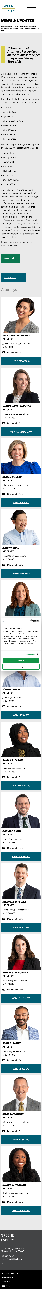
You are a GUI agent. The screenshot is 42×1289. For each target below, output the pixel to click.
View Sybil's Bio (21, 502)
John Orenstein (10, 129)
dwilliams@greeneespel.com (15, 1193)
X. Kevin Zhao (9, 184)
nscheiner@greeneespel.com (15, 909)
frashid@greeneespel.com (14, 1051)
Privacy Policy (7, 1277)
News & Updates (12, 26)
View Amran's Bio (21, 785)
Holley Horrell (9, 157)
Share (6, 258)
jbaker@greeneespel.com (14, 697)
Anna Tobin (8, 175)
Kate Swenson (9, 138)
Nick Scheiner (9, 170)
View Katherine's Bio (21, 432)
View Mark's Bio (21, 1139)
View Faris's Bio (21, 1069)
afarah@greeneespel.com (14, 768)
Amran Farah (9, 153)
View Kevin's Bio (21, 573)
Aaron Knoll (8, 162)
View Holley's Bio (21, 998)
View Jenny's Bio (21, 361)
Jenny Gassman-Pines (13, 121)
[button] (31, 8)
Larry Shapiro (9, 134)
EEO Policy (6, 1286)
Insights (3, 26)
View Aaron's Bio (21, 856)
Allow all (21, 660)
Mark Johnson (9, 125)
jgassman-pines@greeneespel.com (18, 343)
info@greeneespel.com (11, 1258)
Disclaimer (6, 1282)
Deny (21, 667)
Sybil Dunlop (9, 116)
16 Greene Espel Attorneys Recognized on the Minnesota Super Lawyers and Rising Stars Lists (20, 28)
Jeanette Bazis (9, 112)
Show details (30, 654)
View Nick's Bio (21, 927)
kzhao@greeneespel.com (14, 556)
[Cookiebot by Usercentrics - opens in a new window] (30, 620)
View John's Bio (21, 715)
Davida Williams (11, 179)
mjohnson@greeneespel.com (16, 1122)
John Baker (8, 107)
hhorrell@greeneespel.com (14, 980)
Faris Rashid (8, 166)
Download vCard (15, 352)
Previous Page (10, 278)
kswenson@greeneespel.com (16, 414)
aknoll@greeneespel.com (14, 839)
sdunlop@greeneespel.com (15, 485)
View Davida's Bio (21, 1210)
